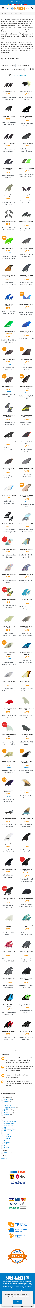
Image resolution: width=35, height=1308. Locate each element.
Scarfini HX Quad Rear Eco (26, 790)
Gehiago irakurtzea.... (21, 1287)
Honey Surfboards (9, 1107)
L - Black (6, 1134)
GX (5, 1127)
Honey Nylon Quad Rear (9, 143)
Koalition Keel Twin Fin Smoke (26, 627)
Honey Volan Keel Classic (8, 359)
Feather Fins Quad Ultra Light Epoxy (26, 416)
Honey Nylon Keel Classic (26, 143)
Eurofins (6, 1101)
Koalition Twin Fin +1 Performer (26, 600)
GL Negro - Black (9, 1123)
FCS (5, 1103)
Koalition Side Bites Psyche (9, 574)
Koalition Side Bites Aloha (9, 549)
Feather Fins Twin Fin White (9, 495)
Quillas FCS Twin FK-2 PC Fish (26, 735)
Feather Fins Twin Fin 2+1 (8, 524)
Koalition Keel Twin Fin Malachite (26, 653)
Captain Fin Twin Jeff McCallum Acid (26, 762)
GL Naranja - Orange (10, 1121)
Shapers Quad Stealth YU (8, 1031)
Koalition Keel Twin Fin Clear (9, 627)
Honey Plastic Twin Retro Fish (26, 117)
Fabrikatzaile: (5, 69)
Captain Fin (7, 1100)
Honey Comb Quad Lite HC (9, 221)
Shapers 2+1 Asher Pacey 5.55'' (26, 952)
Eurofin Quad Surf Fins (26, 91)
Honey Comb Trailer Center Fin (9, 195)
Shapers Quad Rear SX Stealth (26, 869)
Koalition (7, 1109)
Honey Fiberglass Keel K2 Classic (26, 332)
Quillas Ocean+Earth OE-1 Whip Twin (26, 387)
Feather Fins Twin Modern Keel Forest (26, 496)
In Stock (6, 1153)
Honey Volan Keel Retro (26, 359)
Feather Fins (8, 1105)
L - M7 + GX (7, 1136)
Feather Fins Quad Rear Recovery (9, 416)
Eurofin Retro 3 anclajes (9, 116)
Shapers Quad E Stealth (26, 1031)
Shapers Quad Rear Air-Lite (9, 869)
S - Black (6, 1148)
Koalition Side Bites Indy (26, 549)
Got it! (17, 1301)
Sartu (13, 1)
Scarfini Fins (8, 1113)
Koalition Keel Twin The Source (26, 682)
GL (5, 1119)
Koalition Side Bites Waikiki (9, 599)
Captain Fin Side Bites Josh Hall (9, 762)
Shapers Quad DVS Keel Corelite (9, 1005)
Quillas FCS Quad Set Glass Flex (9, 735)
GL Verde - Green (9, 1125)
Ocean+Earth (8, 1111)
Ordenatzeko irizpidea (8, 65)
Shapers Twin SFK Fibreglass (9, 925)
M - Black (7, 1142)
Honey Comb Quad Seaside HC (26, 222)
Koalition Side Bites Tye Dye (26, 574)
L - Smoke (7, 1138)
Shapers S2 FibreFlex (8, 844)
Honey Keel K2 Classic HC (26, 248)
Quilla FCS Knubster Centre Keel (9, 708)
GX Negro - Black (9, 1131)
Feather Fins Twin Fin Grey (26, 468)
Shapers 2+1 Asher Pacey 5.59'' (26, 925)
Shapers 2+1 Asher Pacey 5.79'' (8, 952)
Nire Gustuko (20, 1)
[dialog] (17, 1298)
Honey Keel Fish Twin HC (8, 248)
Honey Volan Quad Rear (26, 195)
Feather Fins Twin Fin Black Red (26, 442)
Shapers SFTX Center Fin (26, 818)
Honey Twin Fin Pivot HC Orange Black (8, 276)
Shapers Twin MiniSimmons (26, 898)
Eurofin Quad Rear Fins (9, 91)
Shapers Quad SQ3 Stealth (26, 1005)
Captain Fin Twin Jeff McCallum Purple (8, 790)
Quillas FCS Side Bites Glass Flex (26, 708)
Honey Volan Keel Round (8, 386)
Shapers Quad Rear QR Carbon (9, 899)
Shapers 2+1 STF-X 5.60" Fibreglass (26, 979)
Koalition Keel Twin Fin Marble (9, 682)
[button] (32, 8)
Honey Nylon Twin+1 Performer (8, 169)
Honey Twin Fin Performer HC (26, 276)
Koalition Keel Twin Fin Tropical (9, 653)
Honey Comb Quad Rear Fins (26, 168)
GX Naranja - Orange (10, 1129)
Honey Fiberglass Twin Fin (26, 304)
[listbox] (22, 65)
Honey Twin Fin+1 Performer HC (8, 305)
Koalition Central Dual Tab (26, 524)
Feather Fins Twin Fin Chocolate (8, 469)
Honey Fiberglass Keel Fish (9, 331)
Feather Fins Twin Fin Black (9, 442)
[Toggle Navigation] (3, 8)
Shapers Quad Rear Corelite (26, 844)
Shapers (6, 1114)
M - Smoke (7, 1144)
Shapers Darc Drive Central (9, 818)
